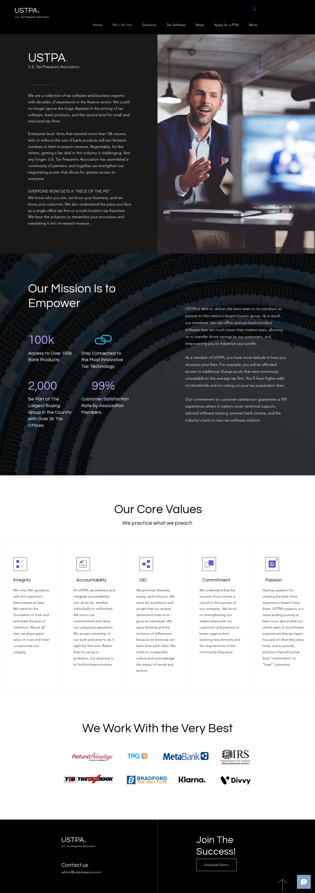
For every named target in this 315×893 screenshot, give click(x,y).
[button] (254, 8)
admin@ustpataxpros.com (81, 872)
